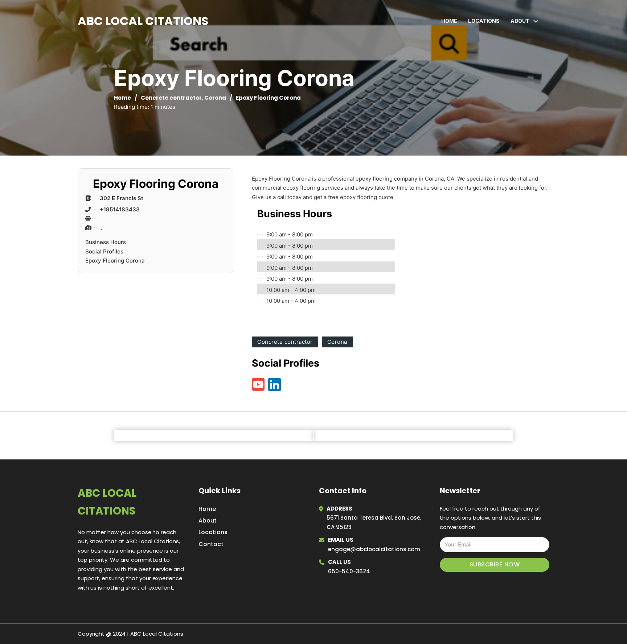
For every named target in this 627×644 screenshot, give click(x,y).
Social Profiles (104, 251)
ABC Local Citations (143, 21)
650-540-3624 (349, 571)
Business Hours (105, 242)
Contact (211, 544)
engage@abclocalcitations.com (374, 549)
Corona (215, 98)
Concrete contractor (171, 98)
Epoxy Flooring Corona (115, 260)
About (207, 520)
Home (449, 21)
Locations (484, 21)
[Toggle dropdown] (535, 21)
